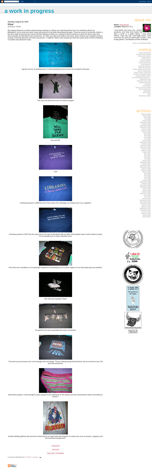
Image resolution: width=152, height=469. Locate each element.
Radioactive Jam (145, 79)
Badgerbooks (146, 57)
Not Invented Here (145, 89)
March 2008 (147, 172)
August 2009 (146, 190)
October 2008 (146, 183)
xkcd (149, 94)
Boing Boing (147, 85)
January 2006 (146, 129)
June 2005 (147, 117)
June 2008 (147, 177)
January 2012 (146, 211)
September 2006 (145, 142)
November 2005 (145, 125)
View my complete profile (142, 43)
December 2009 (145, 193)
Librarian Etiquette (145, 82)
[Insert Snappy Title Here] (142, 72)
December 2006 (145, 147)
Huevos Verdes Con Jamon (142, 69)
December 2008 (145, 187)
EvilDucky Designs (145, 66)
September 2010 (145, 200)
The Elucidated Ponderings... (141, 77)
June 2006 (147, 137)
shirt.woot (55, 449)
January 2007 (146, 149)
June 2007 (147, 157)
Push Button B (146, 64)
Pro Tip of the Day (145, 62)
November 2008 (145, 185)
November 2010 (145, 201)
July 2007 (147, 158)
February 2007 (146, 150)
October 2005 (146, 124)
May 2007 (147, 155)
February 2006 (146, 130)
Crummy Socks (146, 59)
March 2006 (147, 132)
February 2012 (146, 213)
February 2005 (146, 114)
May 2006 (147, 135)
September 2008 (145, 182)
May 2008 (147, 175)
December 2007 (145, 167)
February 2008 (146, 170)
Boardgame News (145, 95)
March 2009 (147, 188)
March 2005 (147, 115)
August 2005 (146, 120)
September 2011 (145, 208)
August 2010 (146, 198)
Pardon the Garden (144, 56)
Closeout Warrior (145, 61)
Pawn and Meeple (145, 52)
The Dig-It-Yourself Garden (142, 74)
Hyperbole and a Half (144, 81)
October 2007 (146, 163)
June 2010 (147, 195)
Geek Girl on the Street (143, 87)
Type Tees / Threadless (55, 453)
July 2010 (147, 197)
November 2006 (145, 145)
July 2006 (147, 139)
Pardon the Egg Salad (143, 54)
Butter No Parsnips (144, 67)
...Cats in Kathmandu (144, 71)
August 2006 (146, 140)
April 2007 (147, 153)
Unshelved (55, 446)
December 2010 (145, 203)
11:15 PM (27, 457)
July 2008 (147, 178)
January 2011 (146, 205)
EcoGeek (148, 84)
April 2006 (147, 134)
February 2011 (146, 206)
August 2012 (146, 216)
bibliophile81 (124, 25)
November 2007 (145, 165)
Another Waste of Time (143, 76)
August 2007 (146, 160)
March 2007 (147, 152)
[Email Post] (40, 457)
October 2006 (146, 144)
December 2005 (145, 127)
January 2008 (146, 168)
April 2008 (147, 173)
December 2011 (145, 210)
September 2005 (145, 122)
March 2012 (147, 215)
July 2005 (147, 119)
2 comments (34, 457)
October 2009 (146, 192)
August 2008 (146, 180)
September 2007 (145, 162)
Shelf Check (147, 92)
